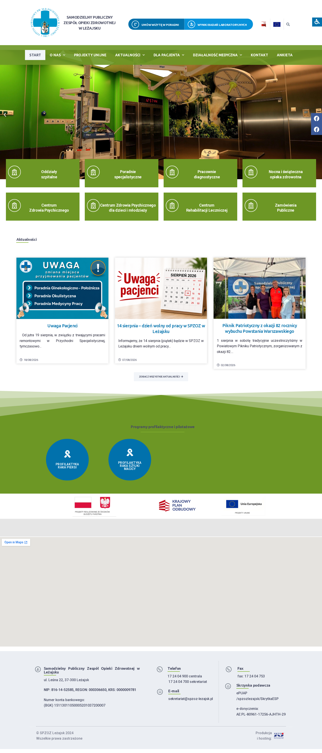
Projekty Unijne (90, 55)
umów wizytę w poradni (160, 24)
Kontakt (259, 55)
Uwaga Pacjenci (62, 325)
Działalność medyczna (215, 55)
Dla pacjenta (167, 55)
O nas (55, 55)
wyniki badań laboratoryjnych (222, 24)
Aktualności (127, 55)
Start (35, 55)
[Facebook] (316, 118)
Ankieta (285, 55)
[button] (5, 114)
